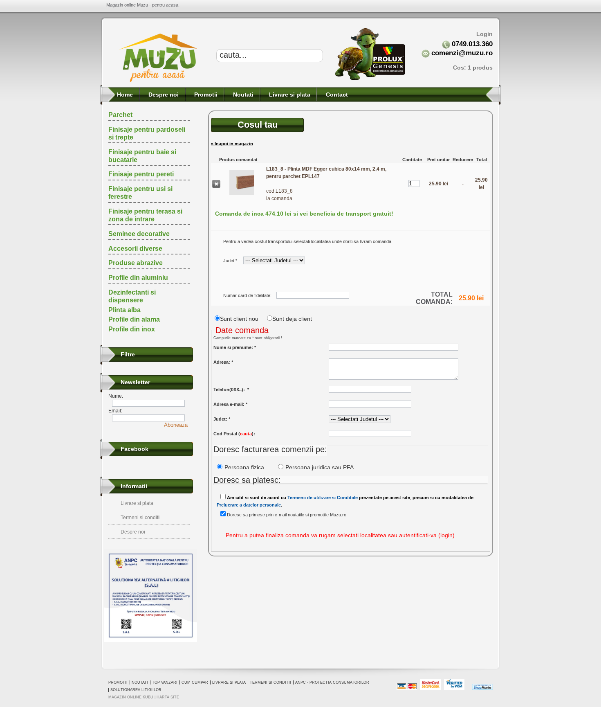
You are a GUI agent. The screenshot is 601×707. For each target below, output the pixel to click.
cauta (246, 433)
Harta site (168, 697)
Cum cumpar (195, 682)
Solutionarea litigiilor (135, 690)
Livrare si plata (288, 94)
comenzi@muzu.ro (462, 53)
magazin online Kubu (130, 697)
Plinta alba (124, 309)
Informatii (134, 486)
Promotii (205, 94)
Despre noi (163, 94)
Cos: (473, 67)
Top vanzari (164, 682)
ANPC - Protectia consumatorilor (332, 682)
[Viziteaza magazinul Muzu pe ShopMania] (482, 689)
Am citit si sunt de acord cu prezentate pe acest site (318, 497)
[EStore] (158, 81)
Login (484, 34)
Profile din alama (134, 319)
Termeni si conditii (141, 517)
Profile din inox (131, 329)
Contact (336, 94)
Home (124, 94)
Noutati (242, 94)
